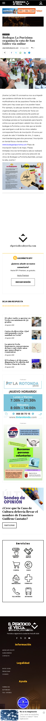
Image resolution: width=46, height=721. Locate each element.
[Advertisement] (23, 217)
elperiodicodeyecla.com (10, 48)
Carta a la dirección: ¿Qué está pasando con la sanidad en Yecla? (17, 333)
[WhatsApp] (20, 53)
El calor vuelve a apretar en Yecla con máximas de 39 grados (18, 320)
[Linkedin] (25, 53)
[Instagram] (25, 638)
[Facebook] (11, 53)
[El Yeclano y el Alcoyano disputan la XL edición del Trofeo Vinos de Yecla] (36, 364)
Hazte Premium (23, 275)
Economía (6, 34)
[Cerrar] (44, 712)
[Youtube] (29, 638)
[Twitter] (16, 53)
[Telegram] (29, 53)
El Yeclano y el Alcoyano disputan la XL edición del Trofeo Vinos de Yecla (17, 362)
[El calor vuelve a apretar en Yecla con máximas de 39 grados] (36, 321)
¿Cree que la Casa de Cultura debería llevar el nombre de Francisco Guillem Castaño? (20, 514)
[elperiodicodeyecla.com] (23, 238)
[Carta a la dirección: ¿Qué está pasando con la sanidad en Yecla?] (36, 335)
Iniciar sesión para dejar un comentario (15, 306)
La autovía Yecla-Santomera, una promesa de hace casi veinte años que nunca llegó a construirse (17, 348)
